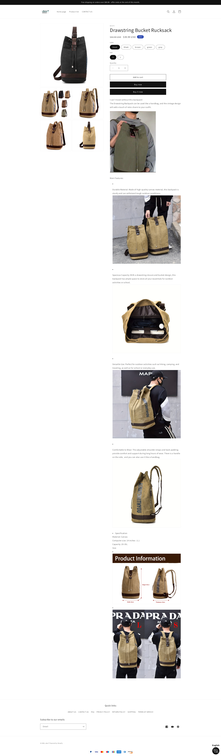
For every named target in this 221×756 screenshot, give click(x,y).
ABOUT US (72, 712)
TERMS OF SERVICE (145, 712)
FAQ (92, 712)
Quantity (113, 63)
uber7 (47, 743)
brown (138, 47)
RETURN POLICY (118, 712)
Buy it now (138, 92)
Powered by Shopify (56, 743)
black (115, 47)
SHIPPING (132, 712)
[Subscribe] (83, 727)
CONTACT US (83, 712)
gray (160, 47)
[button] (168, 11)
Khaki (126, 47)
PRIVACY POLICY (103, 712)
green (149, 47)
